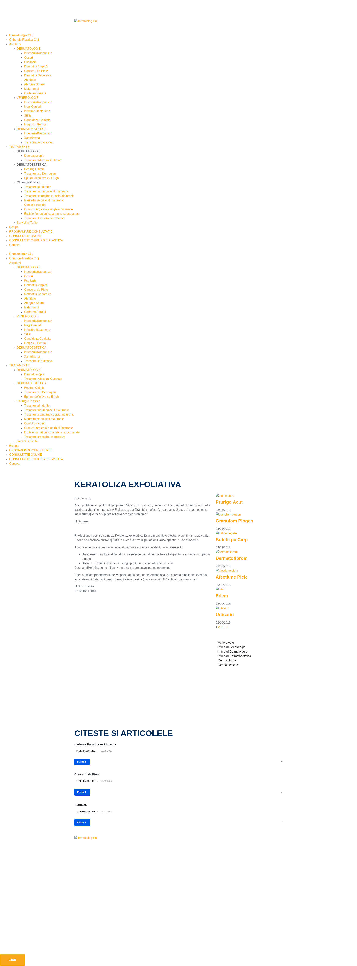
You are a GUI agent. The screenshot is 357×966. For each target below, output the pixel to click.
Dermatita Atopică (36, 66)
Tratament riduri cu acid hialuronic (46, 191)
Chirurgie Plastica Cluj (24, 39)
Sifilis (27, 115)
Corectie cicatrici (35, 204)
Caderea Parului (35, 93)
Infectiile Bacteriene (37, 111)
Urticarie (225, 614)
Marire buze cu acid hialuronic (44, 200)
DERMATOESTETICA (31, 129)
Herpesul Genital (35, 124)
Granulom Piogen (234, 520)
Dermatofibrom (231, 558)
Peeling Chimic (34, 169)
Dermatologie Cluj (21, 35)
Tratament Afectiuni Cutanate (43, 160)
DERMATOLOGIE (29, 48)
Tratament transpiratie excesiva (44, 218)
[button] (178, 249)
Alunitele (30, 79)
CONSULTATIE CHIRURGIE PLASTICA (36, 240)
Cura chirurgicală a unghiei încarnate (48, 209)
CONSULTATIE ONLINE (25, 236)
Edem (222, 595)
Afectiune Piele (232, 576)
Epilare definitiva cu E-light (42, 178)
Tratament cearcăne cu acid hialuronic (49, 195)
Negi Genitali (32, 106)
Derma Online (86, 751)
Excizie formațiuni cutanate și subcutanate (52, 213)
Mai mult (81, 762)
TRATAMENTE (19, 146)
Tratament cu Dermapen (40, 173)
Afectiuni (15, 44)
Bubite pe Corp (232, 539)
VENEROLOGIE (27, 97)
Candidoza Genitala (37, 120)
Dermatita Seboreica (37, 75)
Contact (14, 245)
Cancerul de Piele (36, 71)
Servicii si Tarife (27, 222)
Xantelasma (32, 137)
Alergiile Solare (34, 84)
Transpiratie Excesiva (38, 142)
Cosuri (28, 57)
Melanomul (31, 88)
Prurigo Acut (229, 502)
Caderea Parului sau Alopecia (95, 744)
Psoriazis (30, 62)
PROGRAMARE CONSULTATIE (30, 231)
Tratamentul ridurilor (37, 187)
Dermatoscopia (34, 155)
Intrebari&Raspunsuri (38, 53)
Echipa (14, 227)
